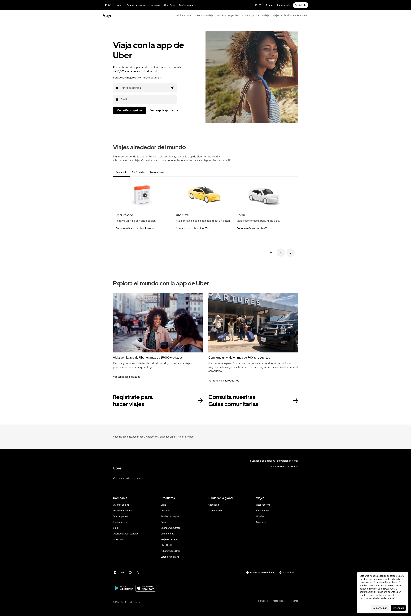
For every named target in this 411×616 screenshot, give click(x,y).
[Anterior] (281, 252)
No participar (379, 608)
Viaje (119, 5)
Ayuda (269, 5)
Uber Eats (169, 5)
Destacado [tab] (121, 172)
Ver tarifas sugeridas (227, 15)
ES (260, 5)
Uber (107, 5)
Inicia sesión (283, 5)
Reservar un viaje (204, 15)
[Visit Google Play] (124, 588)
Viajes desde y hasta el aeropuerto (290, 15)
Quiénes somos (187, 5)
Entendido (398, 608)
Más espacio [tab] (157, 172)
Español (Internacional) (262, 572)
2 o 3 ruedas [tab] (138, 172)
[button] (172, 88)
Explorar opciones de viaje (255, 15)
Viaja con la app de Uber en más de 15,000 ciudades (148, 357)
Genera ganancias (136, 5)
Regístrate (300, 5)
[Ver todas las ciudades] (158, 322)
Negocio (155, 5)
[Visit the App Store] (146, 588)
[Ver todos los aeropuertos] (253, 322)
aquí (392, 598)
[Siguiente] (290, 252)
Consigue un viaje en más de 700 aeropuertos (239, 357)
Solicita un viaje (183, 15)
